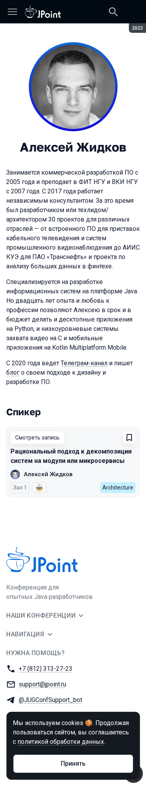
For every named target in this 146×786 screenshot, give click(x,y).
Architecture (117, 487)
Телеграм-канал (84, 363)
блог (12, 372)
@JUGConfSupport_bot (50, 700)
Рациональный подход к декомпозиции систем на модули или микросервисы (71, 456)
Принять (73, 763)
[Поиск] (113, 12)
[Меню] (12, 12)
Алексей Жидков (48, 474)
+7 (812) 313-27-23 (45, 668)
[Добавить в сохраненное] (129, 437)
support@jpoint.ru (42, 684)
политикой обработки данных (61, 741)
